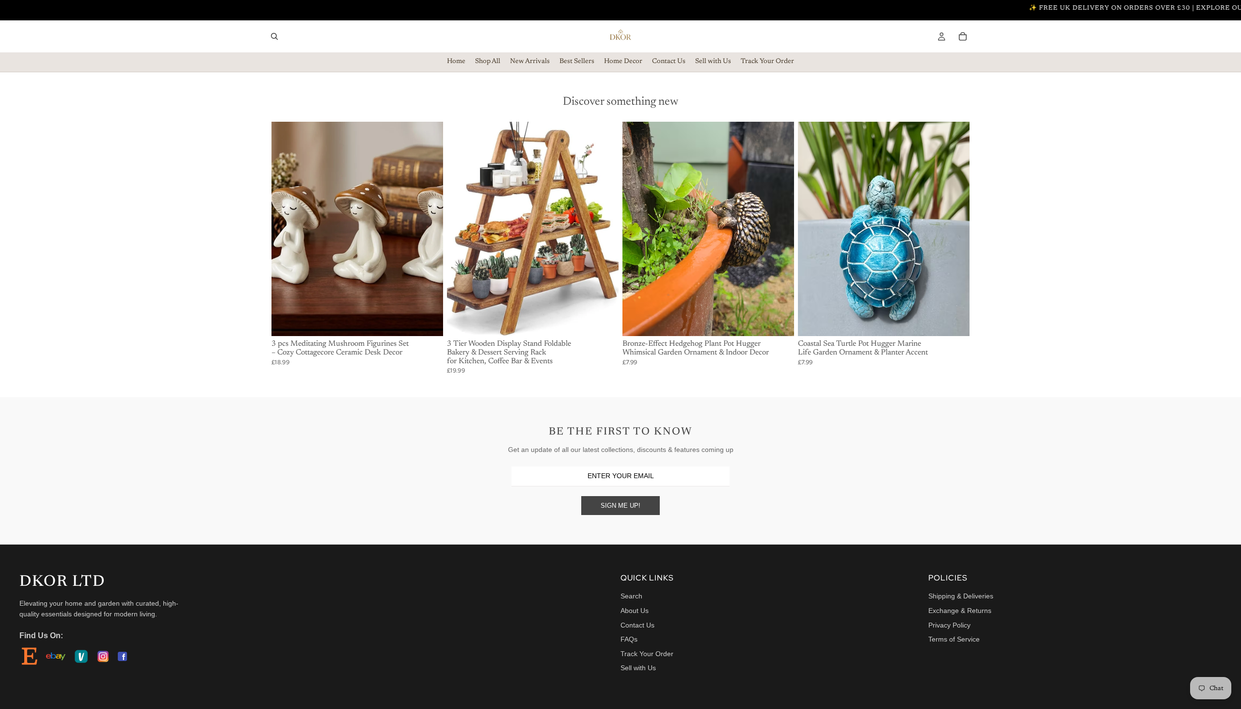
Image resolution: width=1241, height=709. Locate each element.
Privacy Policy (949, 625)
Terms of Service (954, 639)
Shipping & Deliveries (960, 596)
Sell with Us (638, 668)
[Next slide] (428, 229)
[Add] (428, 321)
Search (631, 596)
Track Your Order (646, 654)
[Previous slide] (286, 229)
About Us (634, 610)
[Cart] (962, 36)
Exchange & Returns (959, 610)
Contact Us (637, 625)
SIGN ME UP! (620, 505)
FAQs (628, 639)
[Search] (274, 36)
